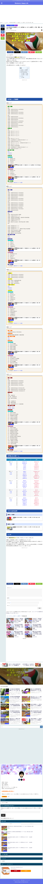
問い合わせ (23, 880)
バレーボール (8, 25)
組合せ (9, 237)
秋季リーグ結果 (25, 74)
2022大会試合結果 (24, 72)
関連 (23, 77)
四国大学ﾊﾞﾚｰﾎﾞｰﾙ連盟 (18, 370)
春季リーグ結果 (25, 73)
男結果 (11, 463)
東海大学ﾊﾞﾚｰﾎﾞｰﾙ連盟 (18, 182)
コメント (9, 587)
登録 (3, 815)
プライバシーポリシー (17, 880)
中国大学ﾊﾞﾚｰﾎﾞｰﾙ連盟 (18, 323)
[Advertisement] (21, 13)
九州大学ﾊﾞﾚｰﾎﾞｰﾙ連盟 (18, 451)
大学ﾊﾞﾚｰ (12, 25)
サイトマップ (27, 880)
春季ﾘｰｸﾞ (16, 25)
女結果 (11, 464)
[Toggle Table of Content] (27, 68)
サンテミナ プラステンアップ (17, 867)
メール (9, 602)
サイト (8, 605)
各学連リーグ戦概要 (24, 69)
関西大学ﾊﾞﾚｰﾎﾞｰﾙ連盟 (18, 265)
